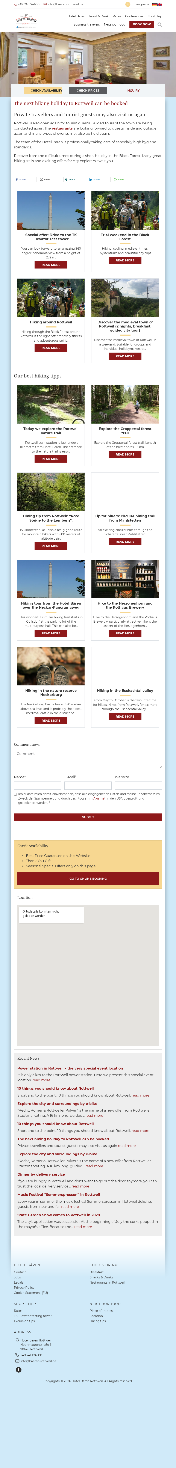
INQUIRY (133, 90)
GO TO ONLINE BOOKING (88, 878)
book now (142, 24)
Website (122, 777)
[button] (25, 179)
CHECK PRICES (88, 90)
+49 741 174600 (28, 4)
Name (20, 777)
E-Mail (70, 777)
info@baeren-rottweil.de (65, 4)
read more (51, 265)
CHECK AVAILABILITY (46, 90)
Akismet (99, 798)
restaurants (62, 128)
